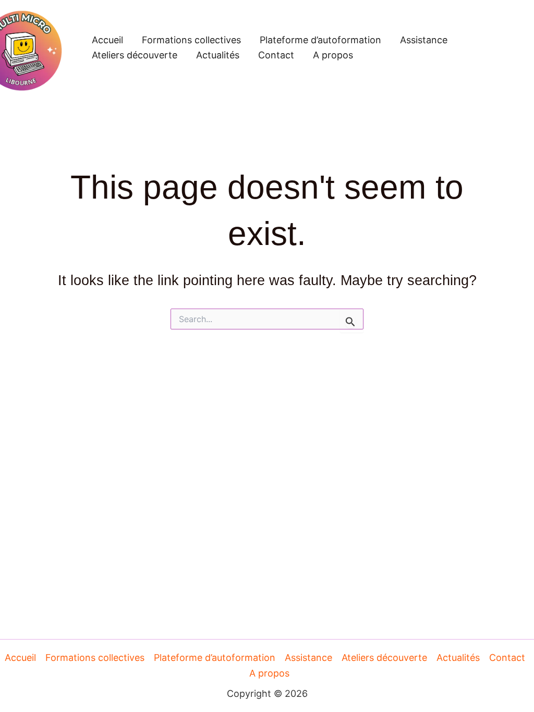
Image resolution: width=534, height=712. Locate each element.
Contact (276, 55)
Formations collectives (191, 39)
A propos (333, 55)
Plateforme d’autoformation (320, 39)
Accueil (107, 39)
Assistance (423, 39)
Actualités (217, 55)
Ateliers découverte (134, 55)
